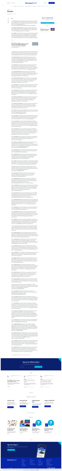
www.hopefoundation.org (29, 197)
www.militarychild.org (29, 182)
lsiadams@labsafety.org (17, 54)
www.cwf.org (27, 30)
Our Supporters (23, 464)
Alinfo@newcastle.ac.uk (20, 329)
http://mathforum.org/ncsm (28, 351)
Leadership (15, 6)
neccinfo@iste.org (19, 24)
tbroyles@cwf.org (18, 30)
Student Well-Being (14, 42)
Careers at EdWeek (24, 465)
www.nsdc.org (25, 243)
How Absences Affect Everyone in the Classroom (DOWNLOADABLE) (19, 44)
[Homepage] (31, 3)
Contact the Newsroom (32, 464)
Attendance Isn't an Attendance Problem (29, 381)
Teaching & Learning (28, 6)
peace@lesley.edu (14, 158)
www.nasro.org (13, 269)
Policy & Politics (21, 6)
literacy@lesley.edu (31, 118)
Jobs (42, 6)
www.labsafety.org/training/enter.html (30, 54)
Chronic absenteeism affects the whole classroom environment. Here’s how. (18, 47)
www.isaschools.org (25, 75)
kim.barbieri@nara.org (16, 316)
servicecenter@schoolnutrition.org (31, 248)
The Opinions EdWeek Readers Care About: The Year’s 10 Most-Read (24, 429)
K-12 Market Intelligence (49, 464)
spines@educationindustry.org (31, 343)
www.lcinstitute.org (17, 126)
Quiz (35, 427)
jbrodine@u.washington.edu (17, 37)
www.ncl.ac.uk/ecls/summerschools (17, 330)
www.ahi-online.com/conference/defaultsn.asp (21, 236)
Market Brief (46, 6)
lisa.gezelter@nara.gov (23, 146)
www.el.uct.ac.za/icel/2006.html (16, 139)
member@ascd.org (33, 299)
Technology (35, 6)
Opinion (39, 6)
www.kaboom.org (30, 223)
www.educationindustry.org (17, 344)
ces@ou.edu (25, 189)
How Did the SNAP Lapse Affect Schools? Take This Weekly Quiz (48, 429)
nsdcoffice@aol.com (16, 243)
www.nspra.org (13, 94)
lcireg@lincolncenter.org (34, 125)
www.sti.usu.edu (14, 216)
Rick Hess (41, 31)
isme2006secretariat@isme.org (16, 276)
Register (9, 386)
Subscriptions (39, 460)
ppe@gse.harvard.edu (32, 69)
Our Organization (24, 460)
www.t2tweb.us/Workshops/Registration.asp (18, 113)
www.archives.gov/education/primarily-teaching (19, 147)
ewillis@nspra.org (31, 93)
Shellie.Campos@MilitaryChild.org (17, 182)
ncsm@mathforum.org (16, 351)
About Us (23, 459)
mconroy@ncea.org (30, 203)
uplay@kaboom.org (20, 223)
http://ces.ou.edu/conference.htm (16, 190)
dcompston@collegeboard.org (18, 262)
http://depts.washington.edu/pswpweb (31, 37)
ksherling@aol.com (29, 268)
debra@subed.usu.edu (26, 215)
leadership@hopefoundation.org (16, 197)
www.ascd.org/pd (15, 300)
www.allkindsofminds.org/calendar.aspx (20, 151)
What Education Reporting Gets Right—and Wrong (44, 30)
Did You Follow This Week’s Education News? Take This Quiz (36, 429)
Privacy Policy (38, 469)
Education (9, 9)
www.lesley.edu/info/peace (24, 158)
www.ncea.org (13, 204)
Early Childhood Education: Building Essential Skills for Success (13, 381)
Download (18, 42)
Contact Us (31, 459)
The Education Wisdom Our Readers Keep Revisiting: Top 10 (11, 429)
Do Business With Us (49, 459)
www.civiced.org (24, 82)
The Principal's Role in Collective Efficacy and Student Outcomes (45, 381)
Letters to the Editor (32, 460)
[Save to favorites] (8, 20)
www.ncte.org (13, 230)
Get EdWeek (39, 459)
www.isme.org (27, 276)
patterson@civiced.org (15, 82)
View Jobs (22, 406)
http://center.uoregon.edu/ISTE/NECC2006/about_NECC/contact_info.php (23, 25)
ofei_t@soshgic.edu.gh (14, 75)
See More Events (31, 392)
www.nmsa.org (19, 87)
